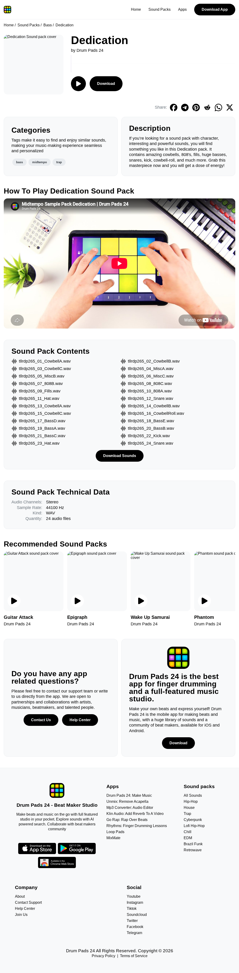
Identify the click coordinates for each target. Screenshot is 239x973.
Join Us (21, 915)
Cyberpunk (193, 820)
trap (59, 162)
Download (106, 84)
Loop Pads (115, 832)
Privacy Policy (103, 956)
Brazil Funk (193, 844)
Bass (47, 25)
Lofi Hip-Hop (194, 826)
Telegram (134, 933)
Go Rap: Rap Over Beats (127, 820)
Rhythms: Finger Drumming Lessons (136, 826)
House (189, 808)
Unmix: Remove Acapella (127, 801)
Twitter (132, 921)
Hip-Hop (191, 801)
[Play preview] (14, 600)
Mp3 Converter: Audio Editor (129, 808)
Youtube (134, 896)
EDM (188, 838)
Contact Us (41, 720)
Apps (182, 9)
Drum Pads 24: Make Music (129, 795)
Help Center (80, 720)
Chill (187, 832)
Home (136, 9)
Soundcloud (137, 915)
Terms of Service (134, 956)
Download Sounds (119, 456)
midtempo (39, 162)
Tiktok (132, 909)
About (20, 896)
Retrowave (193, 850)
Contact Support (28, 902)
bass (19, 162)
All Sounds (193, 795)
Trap (187, 814)
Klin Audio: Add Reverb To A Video (135, 814)
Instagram (135, 902)
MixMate (113, 838)
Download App (215, 9)
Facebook (135, 927)
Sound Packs (159, 9)
